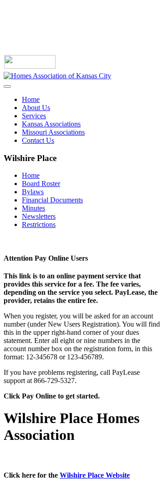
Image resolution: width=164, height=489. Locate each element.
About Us (36, 107)
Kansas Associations (51, 124)
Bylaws (33, 192)
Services (34, 116)
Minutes (33, 208)
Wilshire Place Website (95, 475)
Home (31, 99)
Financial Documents (52, 200)
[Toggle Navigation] (7, 86)
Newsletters (39, 216)
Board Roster (41, 183)
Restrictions (39, 224)
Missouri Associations (53, 132)
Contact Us (38, 140)
